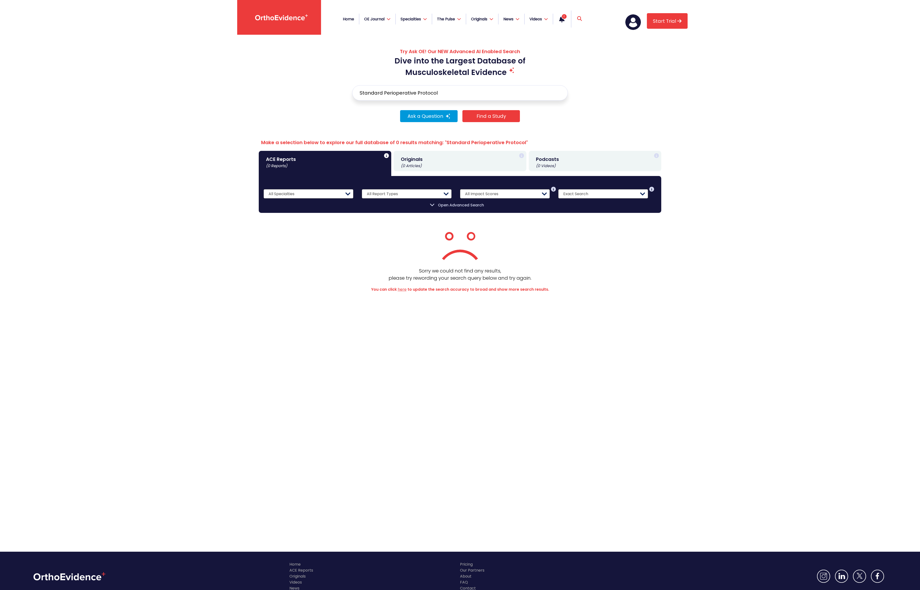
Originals (297, 576)
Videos (295, 582)
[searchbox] (460, 93)
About (466, 576)
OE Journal (374, 19)
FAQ (464, 582)
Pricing (466, 564)
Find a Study (491, 116)
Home (348, 19)
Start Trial (665, 21)
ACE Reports (301, 570)
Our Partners (472, 570)
